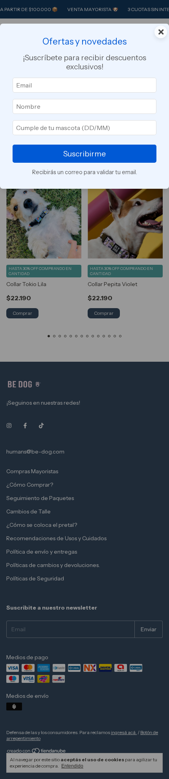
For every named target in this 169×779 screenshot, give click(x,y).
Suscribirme (84, 153)
